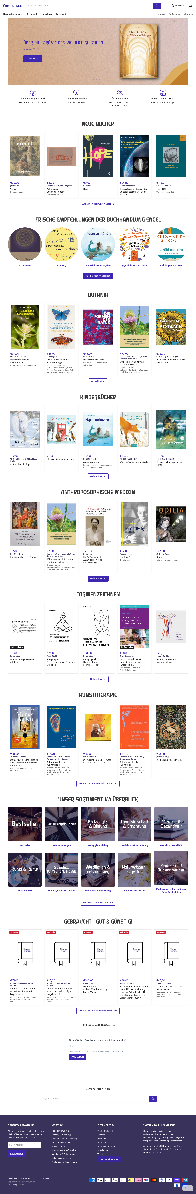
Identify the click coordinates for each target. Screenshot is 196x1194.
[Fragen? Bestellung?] (76, 98)
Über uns (188, 14)
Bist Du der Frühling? (20, 464)
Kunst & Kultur (58, 1146)
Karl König (125, 557)
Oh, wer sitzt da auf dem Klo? (61, 459)
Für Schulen (174, 14)
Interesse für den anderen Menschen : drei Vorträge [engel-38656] (59, 991)
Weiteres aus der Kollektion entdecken (98, 783)
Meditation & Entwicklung (63, 1154)
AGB (34, 1179)
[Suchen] (157, 6)
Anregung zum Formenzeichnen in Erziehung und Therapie (61, 662)
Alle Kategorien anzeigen (98, 275)
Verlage (100, 1154)
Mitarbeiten (102, 1150)
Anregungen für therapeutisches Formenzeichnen (91, 662)
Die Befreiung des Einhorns (169, 760)
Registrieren (16, 1153)
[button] (178, 5)
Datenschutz (25, 1179)
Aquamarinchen (91, 462)
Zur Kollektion (98, 381)
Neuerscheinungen (12, 14)
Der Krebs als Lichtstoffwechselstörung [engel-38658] (95, 989)
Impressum (12, 1179)
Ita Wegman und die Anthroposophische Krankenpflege (93, 560)
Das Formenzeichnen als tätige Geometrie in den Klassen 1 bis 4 (131, 662)
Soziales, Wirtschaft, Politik (64, 1150)
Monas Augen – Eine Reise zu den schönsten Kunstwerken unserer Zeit (24, 763)
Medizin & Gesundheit (62, 1142)
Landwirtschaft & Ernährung (64, 1138)
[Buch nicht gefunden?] (33, 98)
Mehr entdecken (98, 476)
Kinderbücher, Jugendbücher (65, 1162)
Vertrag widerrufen (109, 1159)
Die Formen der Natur (93, 359)
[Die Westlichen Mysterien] (102, 51)
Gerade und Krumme (166, 659)
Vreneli (13, 189)
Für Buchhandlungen (106, 1146)
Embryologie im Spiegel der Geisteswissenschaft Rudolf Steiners (133, 192)
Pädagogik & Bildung (61, 1135)
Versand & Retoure (106, 1131)
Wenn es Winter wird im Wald (134, 462)
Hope (86, 189)
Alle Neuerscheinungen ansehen (98, 204)
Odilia (159, 557)
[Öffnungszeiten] (119, 98)
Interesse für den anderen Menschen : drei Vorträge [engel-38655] (22, 991)
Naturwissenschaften (61, 1158)
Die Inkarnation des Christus (23, 557)
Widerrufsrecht (44, 1179)
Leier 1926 (161, 189)
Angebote (47, 14)
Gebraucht (61, 14)
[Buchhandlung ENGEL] (163, 98)
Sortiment (32, 14)
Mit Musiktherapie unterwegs (97, 760)
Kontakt (161, 14)
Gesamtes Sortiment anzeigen (98, 902)
